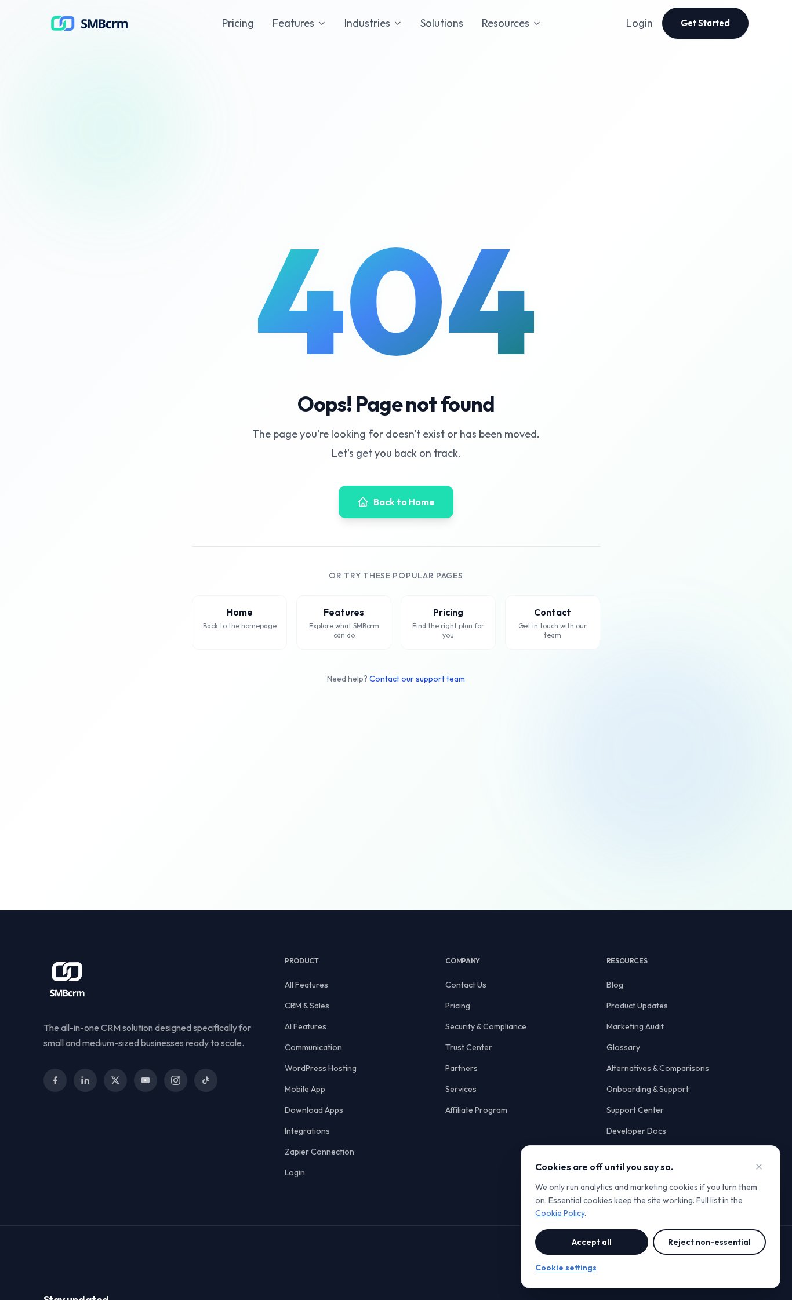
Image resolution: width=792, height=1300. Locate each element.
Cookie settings (566, 1267)
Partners (461, 1068)
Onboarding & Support (647, 1089)
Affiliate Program (476, 1110)
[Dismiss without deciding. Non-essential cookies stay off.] (759, 1166)
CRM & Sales (307, 1005)
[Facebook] (55, 1080)
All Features (306, 984)
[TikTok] (205, 1080)
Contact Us (465, 984)
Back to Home (404, 502)
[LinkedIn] (85, 1080)
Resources (505, 23)
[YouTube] (145, 1080)
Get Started (705, 22)
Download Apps (314, 1110)
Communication (313, 1047)
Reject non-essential (709, 1242)
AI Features (305, 1026)
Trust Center (468, 1047)
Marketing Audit (635, 1026)
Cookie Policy (559, 1213)
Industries (367, 23)
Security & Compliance (485, 1026)
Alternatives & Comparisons (657, 1068)
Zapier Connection (319, 1151)
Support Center (635, 1110)
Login (639, 23)
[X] (115, 1080)
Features (293, 23)
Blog (614, 984)
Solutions (441, 23)
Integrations (307, 1131)
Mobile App (305, 1089)
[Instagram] (175, 1080)
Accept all (592, 1242)
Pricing (238, 23)
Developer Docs (636, 1131)
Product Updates (637, 1005)
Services (461, 1089)
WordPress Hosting (321, 1068)
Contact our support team (417, 678)
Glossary (623, 1047)
